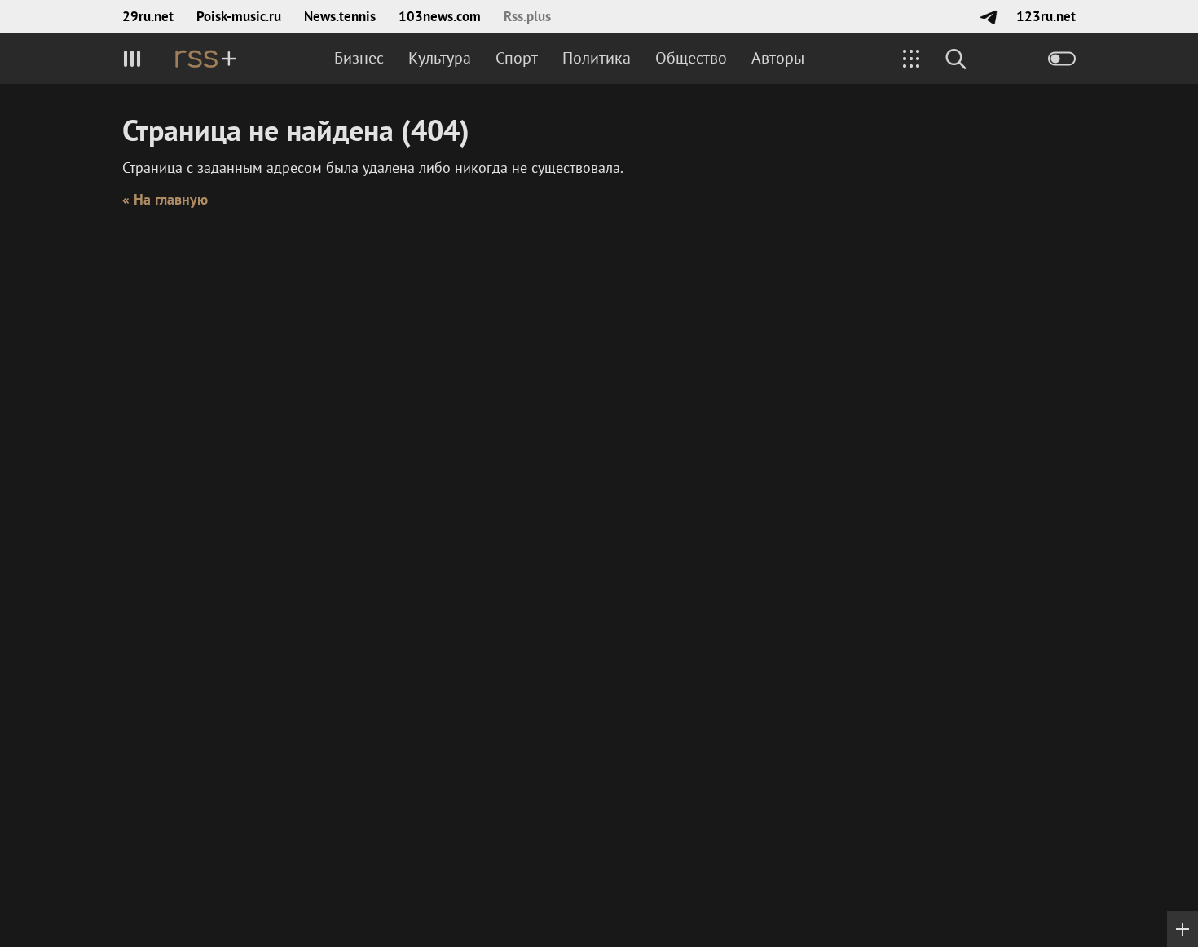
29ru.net (148, 16)
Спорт (516, 57)
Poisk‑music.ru (238, 16)
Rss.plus (527, 16)
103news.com (440, 16)
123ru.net (1046, 16)
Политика (596, 57)
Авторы (777, 57)
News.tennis (340, 16)
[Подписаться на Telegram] (988, 16)
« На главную (165, 199)
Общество (691, 57)
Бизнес (359, 57)
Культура (439, 57)
